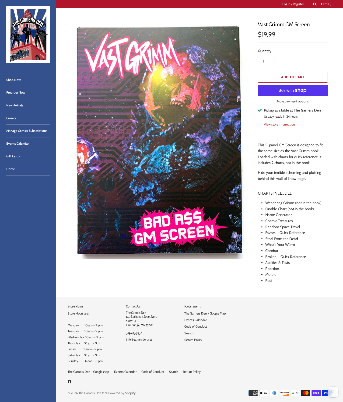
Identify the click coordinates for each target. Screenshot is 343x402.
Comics (11, 118)
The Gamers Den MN (93, 393)
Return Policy (193, 340)
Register (298, 4)
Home (10, 169)
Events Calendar (17, 143)
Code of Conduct (195, 326)
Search (188, 333)
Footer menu (192, 306)
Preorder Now (15, 92)
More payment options (293, 101)
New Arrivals (14, 105)
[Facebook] (69, 382)
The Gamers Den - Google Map (205, 313)
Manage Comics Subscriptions (26, 131)
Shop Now (13, 80)
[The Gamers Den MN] (28, 34)
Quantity (264, 51)
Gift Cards (13, 156)
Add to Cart (292, 77)
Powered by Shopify (122, 393)
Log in (286, 4)
